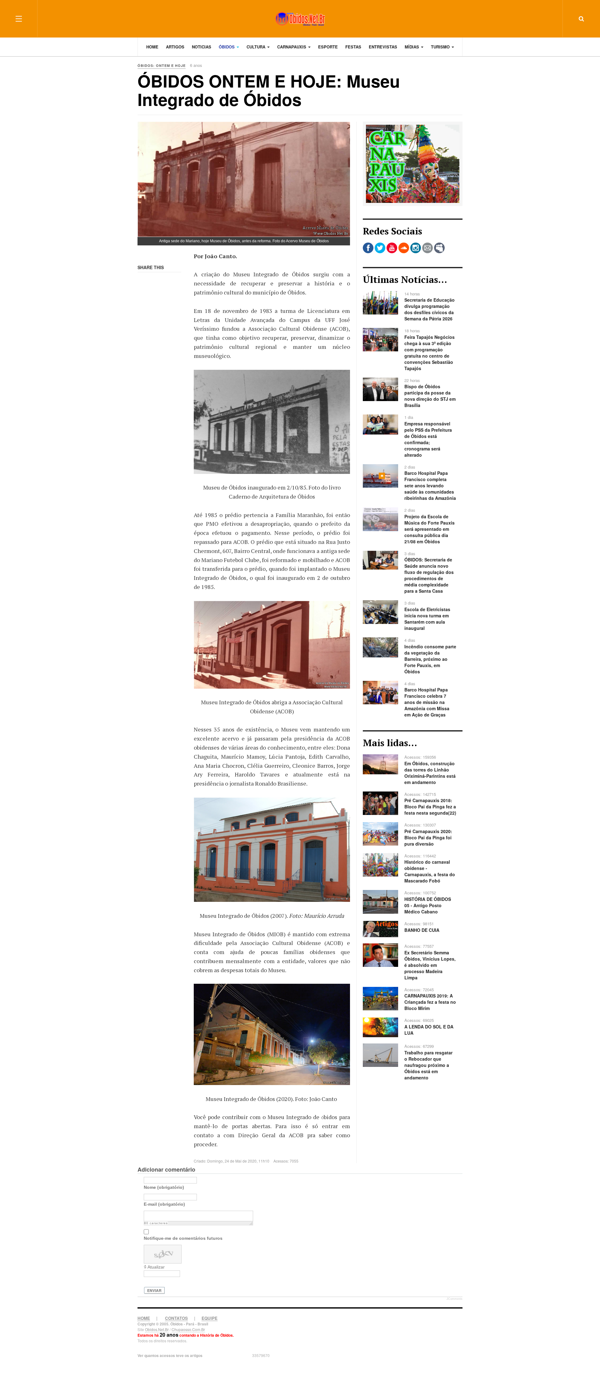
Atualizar (156, 1266)
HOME (144, 1318)
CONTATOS (176, 1318)
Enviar (154, 1290)
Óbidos (227, 47)
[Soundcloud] (404, 248)
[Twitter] (380, 248)
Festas (353, 47)
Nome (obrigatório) (164, 1187)
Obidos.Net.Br (157, 1329)
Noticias (201, 47)
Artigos (175, 47)
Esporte (328, 47)
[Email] (427, 248)
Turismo (441, 47)
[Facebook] (368, 248)
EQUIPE (210, 1318)
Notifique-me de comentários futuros (183, 1238)
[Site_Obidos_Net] (412, 163)
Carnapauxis (292, 47)
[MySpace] (439, 248)
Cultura (257, 47)
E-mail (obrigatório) (164, 1204)
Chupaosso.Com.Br (188, 1329)
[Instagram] (415, 248)
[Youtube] (392, 248)
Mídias (412, 47)
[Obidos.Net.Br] (300, 19)
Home (152, 47)
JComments (454, 1298)
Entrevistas (383, 47)
